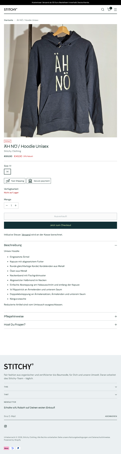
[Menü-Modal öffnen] (115, 10)
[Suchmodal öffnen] (103, 10)
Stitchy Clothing (12, 151)
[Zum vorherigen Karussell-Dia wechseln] (107, 345)
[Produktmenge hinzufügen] (15, 206)
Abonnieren (111, 416)
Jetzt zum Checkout (60, 225)
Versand (26, 234)
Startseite (8, 20)
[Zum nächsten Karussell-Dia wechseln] (114, 344)
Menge (7, 199)
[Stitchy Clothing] (10, 9)
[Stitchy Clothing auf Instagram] (6, 427)
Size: (7, 165)
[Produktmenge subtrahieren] (6, 206)
